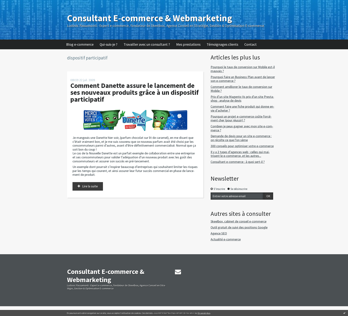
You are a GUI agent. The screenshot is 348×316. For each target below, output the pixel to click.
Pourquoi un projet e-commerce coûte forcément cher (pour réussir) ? (241, 118)
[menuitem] (81, 44)
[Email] (178, 272)
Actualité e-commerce (226, 239)
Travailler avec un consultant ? (147, 44)
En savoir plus (204, 313)
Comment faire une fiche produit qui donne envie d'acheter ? (242, 108)
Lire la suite (90, 186)
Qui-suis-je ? (108, 44)
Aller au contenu (12, 3)
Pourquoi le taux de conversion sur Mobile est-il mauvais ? (243, 69)
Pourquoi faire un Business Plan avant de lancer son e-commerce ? (243, 79)
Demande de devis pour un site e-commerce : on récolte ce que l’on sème (241, 138)
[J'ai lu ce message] (344, 312)
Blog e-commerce (80, 44)
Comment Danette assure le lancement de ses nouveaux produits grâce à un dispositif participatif (134, 92)
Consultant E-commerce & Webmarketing (149, 18)
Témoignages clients (222, 44)
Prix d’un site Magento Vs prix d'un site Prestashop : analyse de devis (242, 99)
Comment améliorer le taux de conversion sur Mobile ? (241, 89)
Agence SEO (219, 233)
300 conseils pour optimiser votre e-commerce (242, 146)
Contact (250, 44)
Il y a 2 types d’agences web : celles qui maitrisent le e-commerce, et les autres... (240, 154)
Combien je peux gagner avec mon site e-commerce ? (242, 128)
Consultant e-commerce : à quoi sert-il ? (238, 162)
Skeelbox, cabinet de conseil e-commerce (238, 221)
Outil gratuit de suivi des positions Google (239, 227)
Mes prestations (188, 44)
